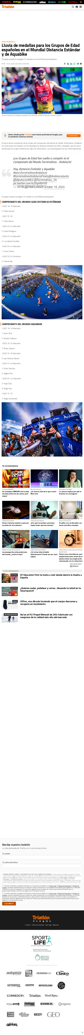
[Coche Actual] (29, 973)
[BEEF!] (38, 1014)
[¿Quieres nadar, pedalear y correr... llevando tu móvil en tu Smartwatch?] (10, 591)
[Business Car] (43, 973)
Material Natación (11, 614)
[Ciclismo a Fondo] (29, 1004)
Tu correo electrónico (10, 862)
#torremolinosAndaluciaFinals (30, 176)
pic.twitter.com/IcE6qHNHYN (30, 183)
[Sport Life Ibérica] (42, 941)
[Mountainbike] (6, 2)
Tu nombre (6, 853)
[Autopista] (13, 973)
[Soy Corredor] (30, 2)
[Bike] (46, 1004)
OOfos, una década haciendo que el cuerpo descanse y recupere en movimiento (48, 602)
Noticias (14, 575)
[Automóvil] (13, 985)
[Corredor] (15, 995)
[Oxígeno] (65, 1004)
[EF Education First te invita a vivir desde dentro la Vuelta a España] (10, 578)
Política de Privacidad (64, 886)
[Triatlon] (8, 7)
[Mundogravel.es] (42, 2)
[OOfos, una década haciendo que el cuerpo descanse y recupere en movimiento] (10, 604)
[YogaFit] (12, 1004)
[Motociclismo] (45, 985)
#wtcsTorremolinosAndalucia (30, 172)
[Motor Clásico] (62, 973)
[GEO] (53, 1014)
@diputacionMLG (23, 179)
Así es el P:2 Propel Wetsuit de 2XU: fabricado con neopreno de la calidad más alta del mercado (46, 616)
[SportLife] (62, 2)
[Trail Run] (73, 2)
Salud (15, 601)
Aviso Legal (63, 877)
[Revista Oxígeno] (52, 2)
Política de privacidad (38, 925)
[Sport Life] (61, 985)
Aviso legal (48, 925)
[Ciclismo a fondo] (17, 2)
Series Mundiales (8, 41)
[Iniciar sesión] (76, 7)
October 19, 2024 (54, 186)
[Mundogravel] (12, 1024)
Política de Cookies (17, 879)
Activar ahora (73, 136)
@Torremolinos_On (45, 179)
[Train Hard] (10, 1014)
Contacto (28, 925)
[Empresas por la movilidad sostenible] (42, 957)
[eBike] (24, 1014)
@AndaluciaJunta (58, 176)
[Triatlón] (34, 995)
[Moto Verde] (29, 985)
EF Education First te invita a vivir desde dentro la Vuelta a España (51, 576)
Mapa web (56, 925)
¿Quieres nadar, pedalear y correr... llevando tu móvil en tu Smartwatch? (50, 589)
